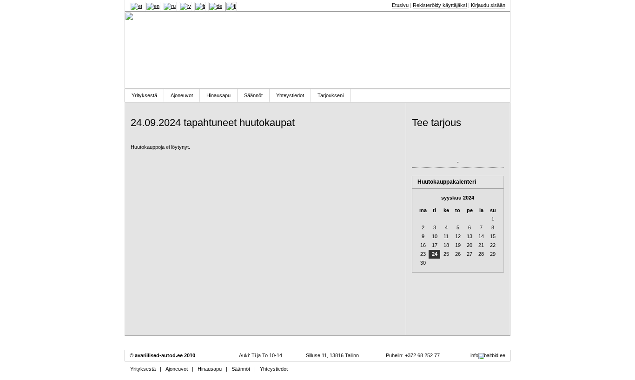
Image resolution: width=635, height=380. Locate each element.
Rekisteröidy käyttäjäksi (440, 5)
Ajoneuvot (182, 95)
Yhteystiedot (290, 95)
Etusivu (400, 5)
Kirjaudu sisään (488, 5)
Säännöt (253, 95)
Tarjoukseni (331, 95)
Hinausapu (218, 95)
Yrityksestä (144, 95)
